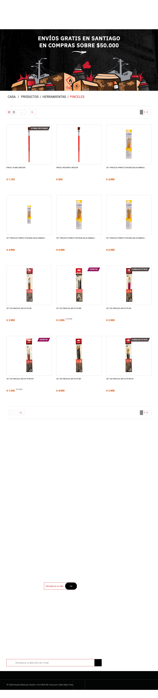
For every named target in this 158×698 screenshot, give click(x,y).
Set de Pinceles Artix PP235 (118, 308)
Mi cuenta (125, 576)
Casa (12, 97)
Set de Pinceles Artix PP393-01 (120, 379)
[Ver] (29, 135)
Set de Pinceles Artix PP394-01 (20, 379)
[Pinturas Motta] (79, 3)
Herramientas (54, 97)
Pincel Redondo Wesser (67, 167)
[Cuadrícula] (9, 112)
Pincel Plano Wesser (15, 167)
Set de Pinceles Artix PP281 (68, 379)
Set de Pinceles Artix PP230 (18, 308)
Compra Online (90, 588)
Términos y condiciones (95, 593)
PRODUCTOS (30, 97)
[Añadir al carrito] (131, 153)
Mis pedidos (126, 583)
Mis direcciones (128, 588)
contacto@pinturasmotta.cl (128, 510)
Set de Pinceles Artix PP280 (68, 308)
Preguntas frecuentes (94, 606)
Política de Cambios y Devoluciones (93, 599)
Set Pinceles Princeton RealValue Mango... (126, 167)
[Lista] (14, 112)
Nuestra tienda (90, 583)
